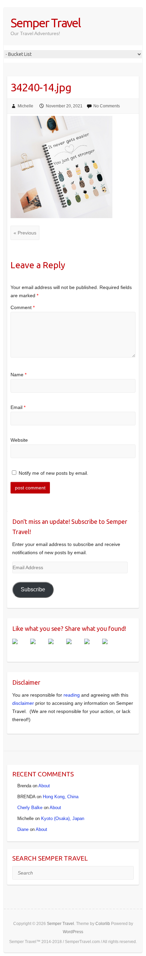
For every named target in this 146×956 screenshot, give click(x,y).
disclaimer (23, 703)
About (44, 785)
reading (71, 695)
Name (18, 374)
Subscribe (33, 589)
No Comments (106, 106)
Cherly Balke (29, 807)
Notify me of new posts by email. (53, 473)
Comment (23, 307)
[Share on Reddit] (56, 647)
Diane (23, 829)
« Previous (25, 233)
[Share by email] (110, 647)
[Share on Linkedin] (92, 647)
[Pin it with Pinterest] (74, 647)
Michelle (25, 106)
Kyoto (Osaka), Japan (62, 818)
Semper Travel (45, 23)
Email (18, 407)
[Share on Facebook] (20, 647)
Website (19, 440)
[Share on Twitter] (38, 647)
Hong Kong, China (60, 796)
